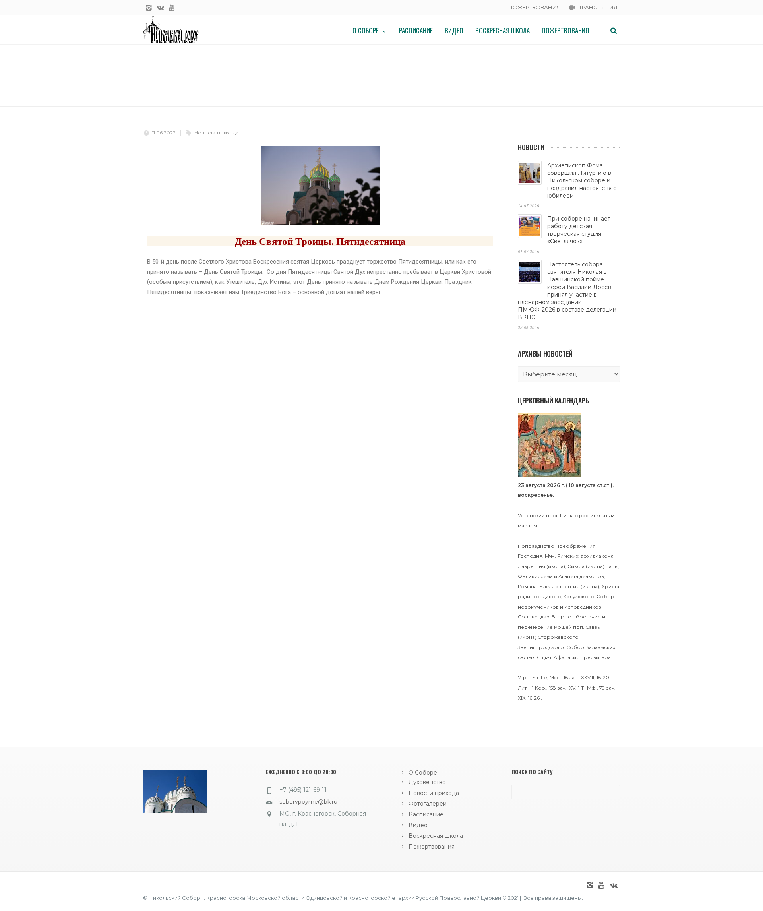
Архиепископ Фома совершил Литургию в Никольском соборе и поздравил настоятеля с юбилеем (581, 180)
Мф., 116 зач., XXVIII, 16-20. (580, 677)
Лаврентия (531, 566)
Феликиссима (535, 576)
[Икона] (549, 475)
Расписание (416, 30)
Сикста (576, 566)
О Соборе (365, 30)
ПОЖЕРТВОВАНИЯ (534, 7)
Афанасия (566, 657)
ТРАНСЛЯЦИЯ (598, 7)
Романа (527, 586)
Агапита (568, 576)
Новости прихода (216, 133)
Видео (454, 30)
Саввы (593, 627)
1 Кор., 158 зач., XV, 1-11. (559, 688)
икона (556, 566)
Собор (605, 596)
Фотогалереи (428, 803)
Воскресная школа (502, 30)
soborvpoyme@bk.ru (308, 801)
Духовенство (427, 782)
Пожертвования (565, 30)
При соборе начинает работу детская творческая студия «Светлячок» (578, 230)
